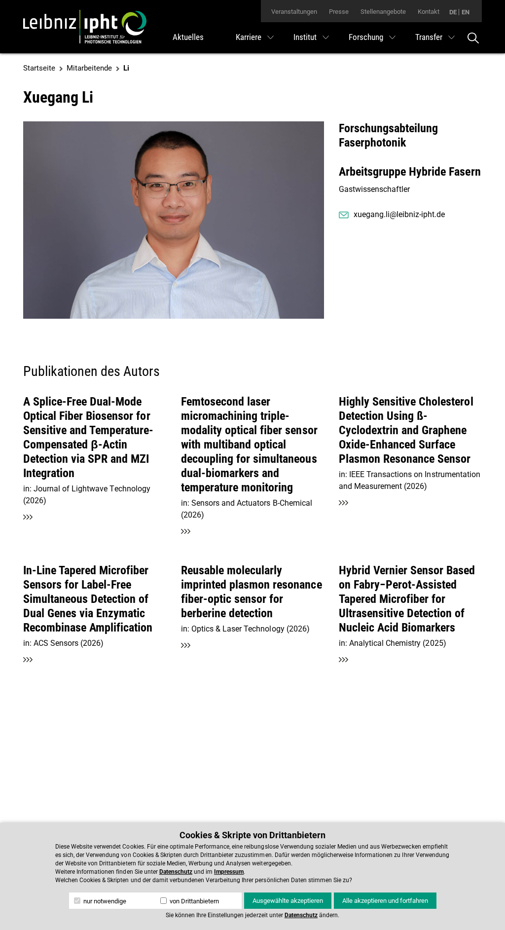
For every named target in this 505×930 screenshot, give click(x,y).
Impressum (229, 871)
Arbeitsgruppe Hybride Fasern (410, 172)
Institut (305, 37)
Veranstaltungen (294, 11)
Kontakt (428, 11)
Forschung (366, 37)
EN (465, 12)
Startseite (39, 68)
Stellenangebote (383, 11)
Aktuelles (188, 37)
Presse (339, 11)
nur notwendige (104, 901)
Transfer (428, 37)
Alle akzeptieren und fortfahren (385, 900)
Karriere (248, 37)
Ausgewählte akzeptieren (287, 900)
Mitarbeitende (89, 68)
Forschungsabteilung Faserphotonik (388, 135)
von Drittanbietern (193, 901)
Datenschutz (175, 871)
